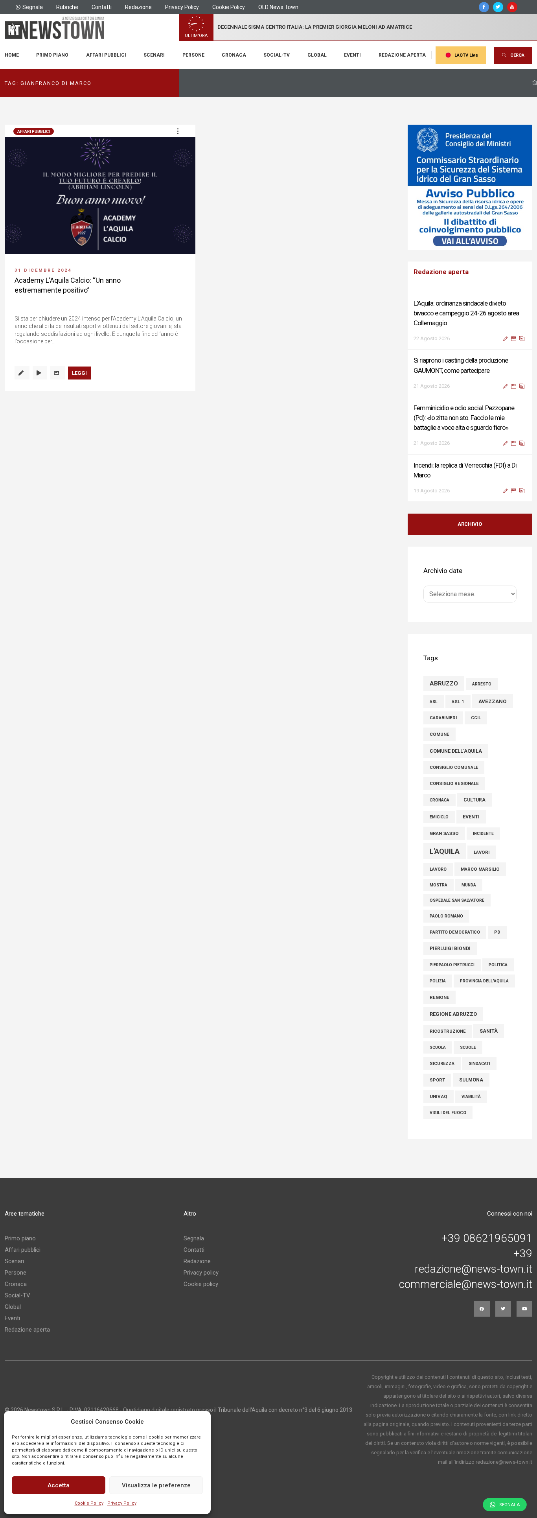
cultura (474, 800)
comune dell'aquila (456, 751)
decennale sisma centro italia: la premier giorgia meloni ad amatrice (314, 27)
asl (434, 701)
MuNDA (469, 885)
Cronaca (234, 55)
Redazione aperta (402, 55)
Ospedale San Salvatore (457, 900)
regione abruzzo (453, 1014)
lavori (481, 852)
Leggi (79, 373)
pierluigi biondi (450, 948)
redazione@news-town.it (473, 1269)
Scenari (154, 55)
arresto (481, 684)
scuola (438, 1047)
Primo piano (52, 55)
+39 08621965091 (486, 1238)
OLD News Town (278, 7)
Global (317, 55)
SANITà (489, 1031)
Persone (193, 55)
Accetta (59, 1485)
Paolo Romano (446, 916)
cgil (476, 717)
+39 (522, 1253)
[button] (177, 131)
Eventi (352, 55)
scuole (468, 1047)
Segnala (32, 7)
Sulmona (471, 1080)
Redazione (138, 7)
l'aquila (445, 851)
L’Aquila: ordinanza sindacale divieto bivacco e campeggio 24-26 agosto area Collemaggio (466, 313)
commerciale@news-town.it (465, 1284)
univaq (438, 1096)
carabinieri (443, 717)
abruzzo (444, 683)
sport (437, 1080)
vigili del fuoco (448, 1112)
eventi (471, 817)
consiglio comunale (454, 767)
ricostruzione (447, 1031)
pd (497, 932)
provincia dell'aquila (484, 981)
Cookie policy (201, 1284)
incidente (483, 833)
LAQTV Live (466, 55)
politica (498, 964)
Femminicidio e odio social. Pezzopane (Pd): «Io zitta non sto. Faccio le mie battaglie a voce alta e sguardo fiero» (464, 417)
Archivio (470, 524)
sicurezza (442, 1063)
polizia (438, 981)
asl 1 (458, 701)
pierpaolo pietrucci (452, 965)
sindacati (479, 1063)
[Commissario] (470, 187)
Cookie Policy (89, 1503)
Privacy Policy (121, 1503)
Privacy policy (201, 1272)
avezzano (492, 701)
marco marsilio (480, 869)
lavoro (438, 869)
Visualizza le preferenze (156, 1485)
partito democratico (455, 932)
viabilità (471, 1096)
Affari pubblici (106, 55)
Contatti (102, 7)
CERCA (517, 55)
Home (12, 55)
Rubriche (67, 7)
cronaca (439, 800)
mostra (438, 885)
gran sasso (444, 833)
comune (439, 734)
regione (439, 997)
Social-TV (276, 55)
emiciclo (439, 817)
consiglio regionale (454, 783)
